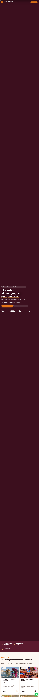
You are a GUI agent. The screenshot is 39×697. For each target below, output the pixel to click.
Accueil (21, 2)
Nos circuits (26, 2)
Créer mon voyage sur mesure (21, 305)
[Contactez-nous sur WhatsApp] (36, 694)
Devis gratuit (34, 2)
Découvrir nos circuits (7, 305)
